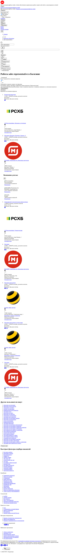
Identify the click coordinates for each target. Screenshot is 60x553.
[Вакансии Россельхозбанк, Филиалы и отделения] (31, 112)
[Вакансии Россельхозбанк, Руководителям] (31, 219)
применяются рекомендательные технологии (29, 541)
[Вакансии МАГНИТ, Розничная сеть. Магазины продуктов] (31, 151)
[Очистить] (3, 48)
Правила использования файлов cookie (25, 9)
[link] (3, 23)
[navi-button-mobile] (2, 31)
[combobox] (7, 44)
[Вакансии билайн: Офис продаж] (31, 298)
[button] (2, 26)
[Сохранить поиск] (2, 51)
